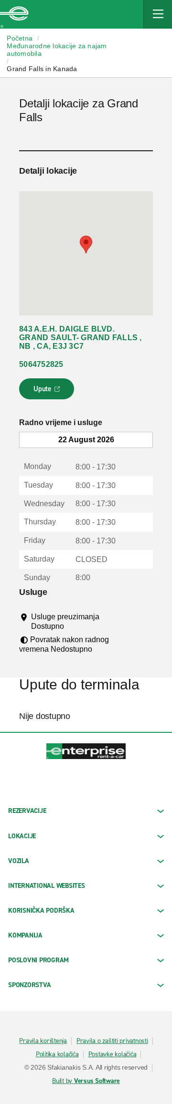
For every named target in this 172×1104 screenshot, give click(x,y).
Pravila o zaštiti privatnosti (112, 1041)
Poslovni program (38, 960)
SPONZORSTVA (29, 984)
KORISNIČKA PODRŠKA (41, 910)
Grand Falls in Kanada (42, 69)
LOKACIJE (22, 836)
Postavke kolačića (112, 1054)
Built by (86, 1081)
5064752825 (41, 364)
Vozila (18, 860)
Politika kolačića (57, 1054)
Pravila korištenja (43, 1041)
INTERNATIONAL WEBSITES (46, 885)
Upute (48, 391)
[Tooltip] (72, 626)
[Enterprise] (14, 14)
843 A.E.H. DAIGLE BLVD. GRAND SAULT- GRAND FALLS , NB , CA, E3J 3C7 (80, 337)
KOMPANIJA (25, 935)
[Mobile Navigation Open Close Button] (157, 14)
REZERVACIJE (27, 810)
